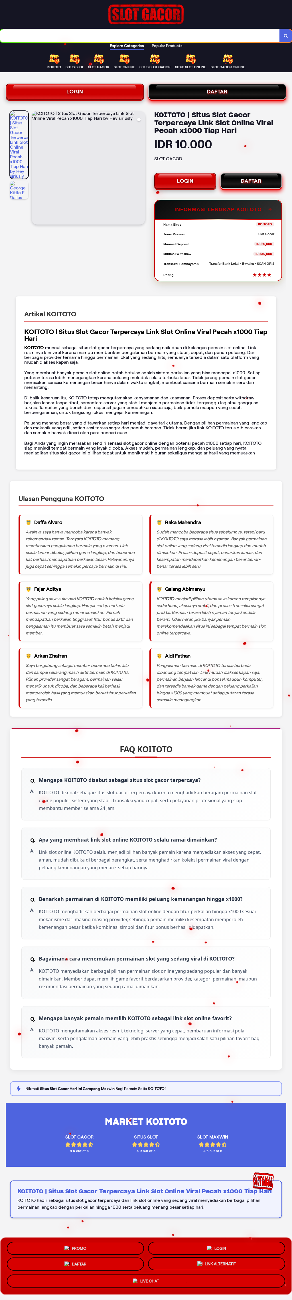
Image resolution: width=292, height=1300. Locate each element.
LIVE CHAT (149, 1283)
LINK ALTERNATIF (220, 1265)
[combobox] (140, 35)
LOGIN (74, 91)
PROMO (79, 1246)
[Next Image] (140, 168)
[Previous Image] (36, 168)
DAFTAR (217, 91)
